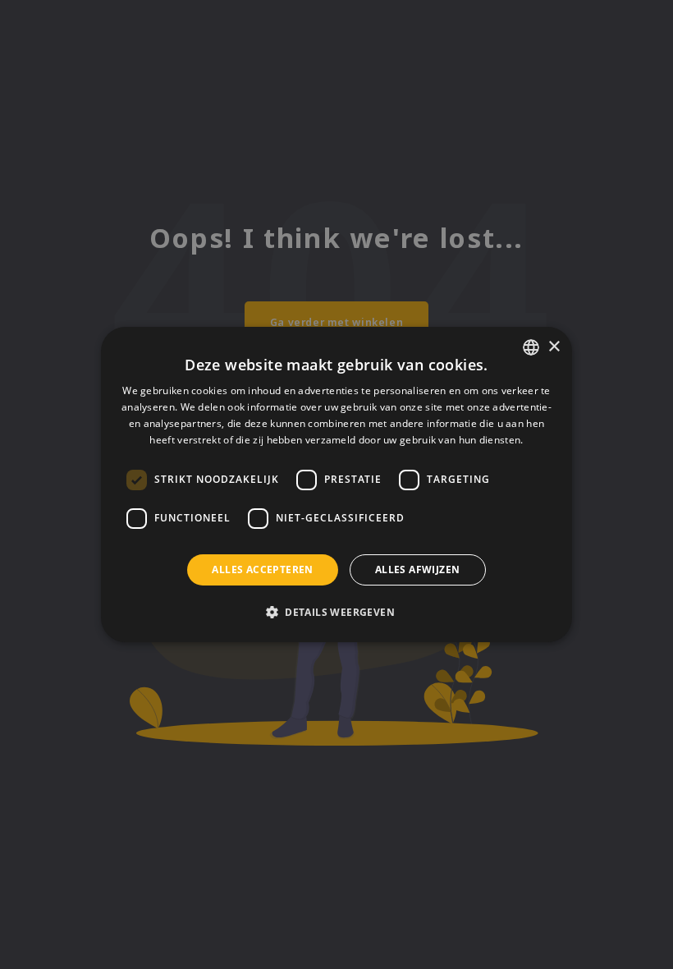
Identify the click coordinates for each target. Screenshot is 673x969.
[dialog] (336, 484)
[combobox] (531, 347)
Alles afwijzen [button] (417, 569)
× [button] (553, 347)
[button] (336, 612)
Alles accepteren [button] (262, 569)
